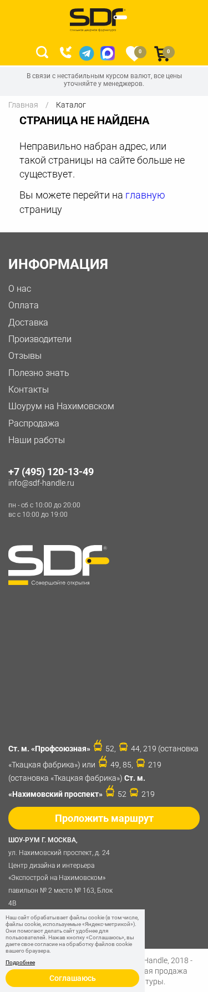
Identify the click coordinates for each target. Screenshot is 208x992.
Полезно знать (38, 373)
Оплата (23, 305)
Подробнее (20, 962)
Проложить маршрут (104, 818)
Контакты (28, 389)
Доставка (28, 322)
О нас (19, 288)
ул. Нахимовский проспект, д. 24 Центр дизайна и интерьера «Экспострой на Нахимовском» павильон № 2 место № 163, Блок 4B (60, 871)
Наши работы (36, 440)
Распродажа (33, 423)
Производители (40, 339)
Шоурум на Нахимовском (61, 406)
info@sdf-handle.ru (41, 483)
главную (145, 195)
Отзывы (25, 355)
